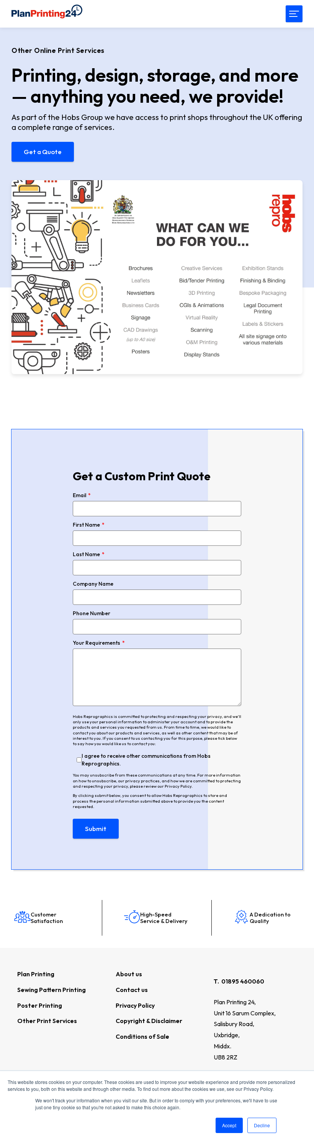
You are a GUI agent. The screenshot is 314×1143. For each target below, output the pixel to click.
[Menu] (294, 13)
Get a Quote (43, 152)
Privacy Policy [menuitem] (135, 1005)
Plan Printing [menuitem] (35, 974)
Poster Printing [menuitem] (39, 1005)
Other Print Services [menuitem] (47, 1021)
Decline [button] (262, 1125)
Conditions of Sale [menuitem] (142, 1036)
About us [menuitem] (129, 974)
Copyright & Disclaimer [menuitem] (149, 1021)
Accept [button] (229, 1125)
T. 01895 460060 (239, 981)
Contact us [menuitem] (132, 990)
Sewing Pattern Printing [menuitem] (51, 990)
